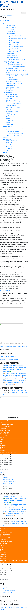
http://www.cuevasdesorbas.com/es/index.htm (13, 346)
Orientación (9, 120)
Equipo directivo (11, 27)
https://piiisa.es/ (5, 290)
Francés (8, 109)
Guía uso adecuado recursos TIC (15, 133)
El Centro (6, 24)
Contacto (9, 148)
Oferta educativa (11, 53)
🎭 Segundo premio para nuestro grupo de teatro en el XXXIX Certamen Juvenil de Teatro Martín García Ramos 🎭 (15, 375)
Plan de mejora (13, 44)
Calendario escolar (11, 55)
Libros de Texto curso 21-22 (18, 390)
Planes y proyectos (8, 61)
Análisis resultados (11, 130)
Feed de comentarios (9, 481)
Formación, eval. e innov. (13, 107)
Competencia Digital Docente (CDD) (17, 74)
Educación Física (11, 100)
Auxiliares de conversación (17, 66)
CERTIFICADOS (10, 143)
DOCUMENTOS (7, 126)
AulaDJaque (9, 91)
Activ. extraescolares (12, 94)
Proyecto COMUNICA (12, 63)
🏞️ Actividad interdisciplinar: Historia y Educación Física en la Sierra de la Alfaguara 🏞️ (14, 369)
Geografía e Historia (12, 111)
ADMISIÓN (9, 146)
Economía (9, 98)
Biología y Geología (12, 96)
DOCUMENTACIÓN (11, 141)
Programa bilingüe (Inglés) (14, 65)
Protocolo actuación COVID (17, 59)
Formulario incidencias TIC (14, 131)
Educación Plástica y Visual (14, 102)
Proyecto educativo (15, 35)
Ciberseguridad (13, 79)
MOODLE (5, 137)
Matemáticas (10, 117)
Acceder (5, 477)
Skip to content (4, 20)
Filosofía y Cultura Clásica (14, 104)
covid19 (1, 599)
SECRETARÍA (7, 139)
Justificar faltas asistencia (14, 135)
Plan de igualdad (14, 42)
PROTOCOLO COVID (12, 57)
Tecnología (9, 124)
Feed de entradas (8, 479)
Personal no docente (12, 31)
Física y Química (11, 105)
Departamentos (7, 92)
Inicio (4, 22)
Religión (8, 122)
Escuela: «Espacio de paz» (14, 83)
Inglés (8, 113)
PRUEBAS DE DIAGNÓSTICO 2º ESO (13, 366)
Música (8, 118)
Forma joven (9, 89)
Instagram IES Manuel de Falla (9, 359)
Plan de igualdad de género (14, 81)
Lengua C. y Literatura (12, 115)
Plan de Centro (10, 33)
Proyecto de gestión (15, 48)
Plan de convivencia (15, 37)
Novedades (6, 150)
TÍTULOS (8, 144)
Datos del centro (11, 25)
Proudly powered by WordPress (9, 607)
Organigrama (10, 29)
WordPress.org (7, 483)
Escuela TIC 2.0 (10, 85)
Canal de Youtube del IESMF (8, 356)
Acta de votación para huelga (15, 128)
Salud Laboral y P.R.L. (12, 87)
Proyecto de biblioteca (16, 46)
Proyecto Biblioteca (12, 68)
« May (2, 472)
